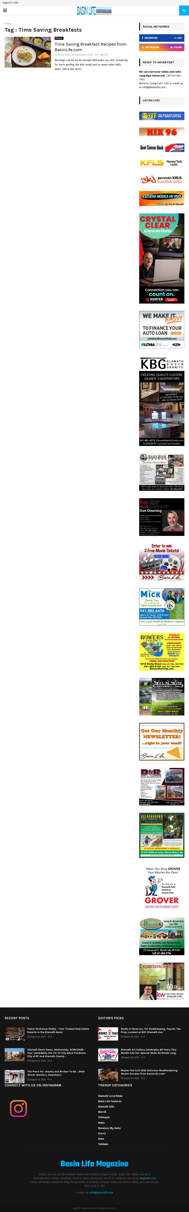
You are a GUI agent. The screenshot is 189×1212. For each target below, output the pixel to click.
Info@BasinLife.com (101, 1192)
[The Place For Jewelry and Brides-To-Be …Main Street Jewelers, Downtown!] (15, 1076)
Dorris (102, 1133)
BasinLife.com (148, 1178)
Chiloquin (104, 1117)
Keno (101, 1138)
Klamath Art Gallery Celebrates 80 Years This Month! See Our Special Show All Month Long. (149, 1051)
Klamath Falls (106, 1106)
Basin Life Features (109, 1101)
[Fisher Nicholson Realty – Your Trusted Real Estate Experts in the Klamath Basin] (15, 1034)
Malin (101, 1122)
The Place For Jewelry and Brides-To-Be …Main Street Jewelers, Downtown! (56, 1073)
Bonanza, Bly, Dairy (109, 1128)
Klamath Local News (110, 1096)
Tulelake (103, 1144)
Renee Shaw (64, 55)
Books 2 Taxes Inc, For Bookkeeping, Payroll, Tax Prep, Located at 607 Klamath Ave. (151, 1030)
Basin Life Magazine (94, 1164)
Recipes (59, 38)
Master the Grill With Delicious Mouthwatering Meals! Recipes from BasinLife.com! (149, 1072)
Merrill (102, 1112)
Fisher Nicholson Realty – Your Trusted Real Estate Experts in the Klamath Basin (58, 1030)
